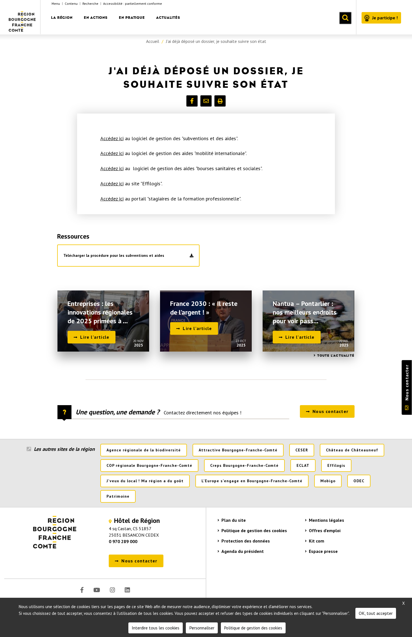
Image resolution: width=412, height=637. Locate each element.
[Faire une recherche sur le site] (345, 18)
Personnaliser (201, 628)
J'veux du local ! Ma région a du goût (145, 480)
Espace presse (323, 551)
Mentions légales (326, 520)
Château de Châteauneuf (352, 450)
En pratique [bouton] (132, 17)
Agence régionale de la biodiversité (144, 450)
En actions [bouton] (96, 17)
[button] (192, 101)
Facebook (82, 590)
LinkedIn (127, 590)
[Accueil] (22, 17)
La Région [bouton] (62, 17)
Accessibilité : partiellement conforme (132, 3)
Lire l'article (94, 337)
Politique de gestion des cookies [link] (253, 628)
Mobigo (327, 480)
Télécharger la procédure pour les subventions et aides (113, 255)
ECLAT (303, 465)
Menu (56, 3)
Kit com (316, 541)
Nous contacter (406, 383)
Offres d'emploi (325, 530)
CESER (301, 450)
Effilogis (336, 465)
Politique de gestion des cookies (254, 530)
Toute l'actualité (335, 355)
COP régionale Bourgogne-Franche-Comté (149, 465)
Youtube (96, 590)
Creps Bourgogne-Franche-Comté (244, 465)
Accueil (152, 41)
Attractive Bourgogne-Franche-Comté (238, 450)
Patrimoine (118, 496)
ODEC (358, 480)
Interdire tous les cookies (155, 628)
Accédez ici (112, 138)
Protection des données (245, 541)
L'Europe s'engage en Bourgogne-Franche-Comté (252, 480)
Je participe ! (385, 17)
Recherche (90, 3)
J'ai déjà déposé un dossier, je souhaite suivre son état (216, 41)
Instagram (112, 590)
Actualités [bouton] (168, 17)
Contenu (71, 3)
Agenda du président (242, 551)
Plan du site (233, 520)
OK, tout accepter (376, 613)
